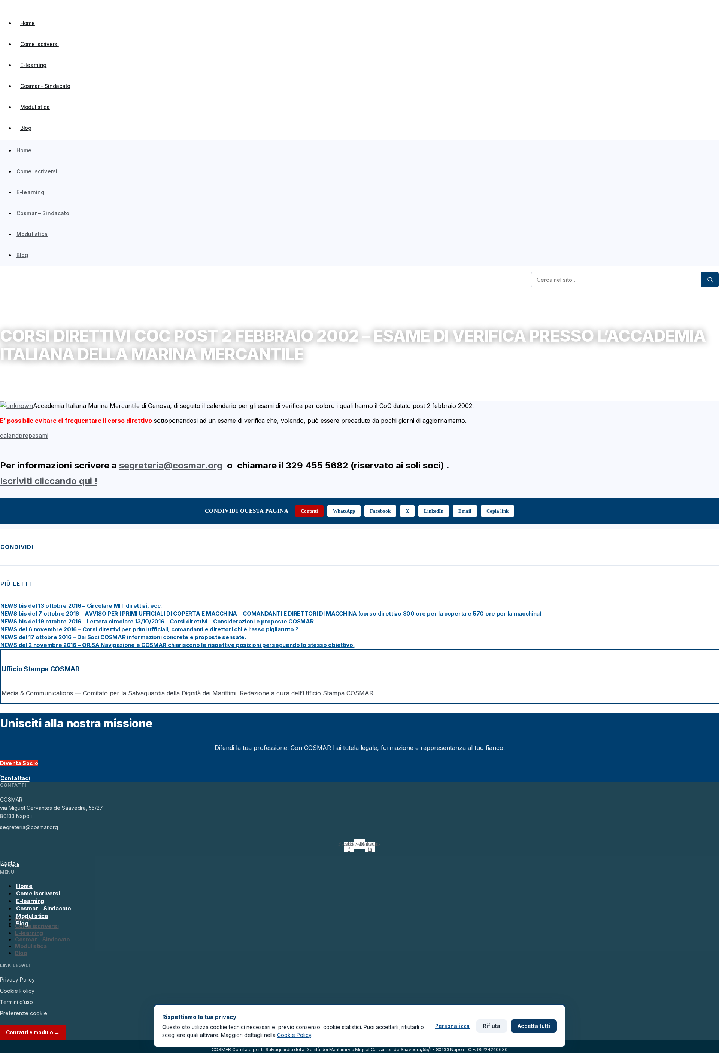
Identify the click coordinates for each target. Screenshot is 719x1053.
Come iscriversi (39, 44)
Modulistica (35, 107)
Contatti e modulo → (33, 1032)
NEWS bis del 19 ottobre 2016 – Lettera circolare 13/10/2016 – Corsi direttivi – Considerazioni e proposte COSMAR (156, 621)
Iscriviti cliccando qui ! (48, 481)
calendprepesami (24, 435)
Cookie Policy (17, 991)
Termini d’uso (16, 1002)
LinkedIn (433, 511)
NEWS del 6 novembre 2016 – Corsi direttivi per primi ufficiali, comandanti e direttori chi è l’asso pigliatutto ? (149, 629)
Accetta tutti (534, 1026)
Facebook (380, 511)
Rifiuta (491, 1026)
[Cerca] (710, 279)
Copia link (497, 511)
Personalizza (452, 1026)
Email (464, 511)
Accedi (10, 865)
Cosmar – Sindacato (45, 86)
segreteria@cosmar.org (170, 465)
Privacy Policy (17, 979)
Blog (25, 128)
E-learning (33, 65)
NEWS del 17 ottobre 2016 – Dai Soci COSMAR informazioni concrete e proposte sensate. (123, 637)
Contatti (309, 511)
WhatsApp (344, 511)
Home (27, 23)
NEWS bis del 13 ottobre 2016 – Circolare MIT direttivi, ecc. (81, 605)
